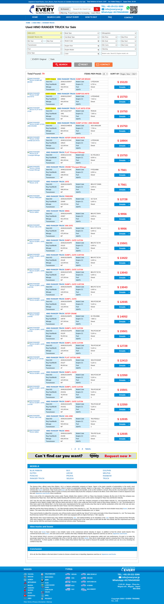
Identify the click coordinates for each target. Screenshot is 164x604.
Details (122, 87)
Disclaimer (42, 602)
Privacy (35, 602)
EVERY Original (39, 59)
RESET (84, 64)
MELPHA (106, 473)
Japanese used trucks (43, 493)
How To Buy (91, 17)
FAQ (110, 17)
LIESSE (69, 473)
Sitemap (49, 602)
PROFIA (69, 476)
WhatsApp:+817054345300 (114, 12)
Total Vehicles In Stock (94, 2)
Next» (88, 449)
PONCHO (34, 476)
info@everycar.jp (114, 9)
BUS (68, 470)
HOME (35, 17)
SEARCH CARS (53, 17)
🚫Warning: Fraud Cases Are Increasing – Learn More (79, 13)
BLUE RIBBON (36, 470)
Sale (53, 59)
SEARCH (63, 64)
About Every (72, 17)
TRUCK (106, 478)
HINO (38, 23)
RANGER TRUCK (37, 478)
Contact (128, 17)
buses (40, 490)
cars (74, 518)
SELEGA (70, 478)
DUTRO (33, 473)
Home (28, 23)
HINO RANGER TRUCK (66, 79)
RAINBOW (107, 476)
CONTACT (105, 64)
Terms (30, 602)
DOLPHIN (107, 470)
